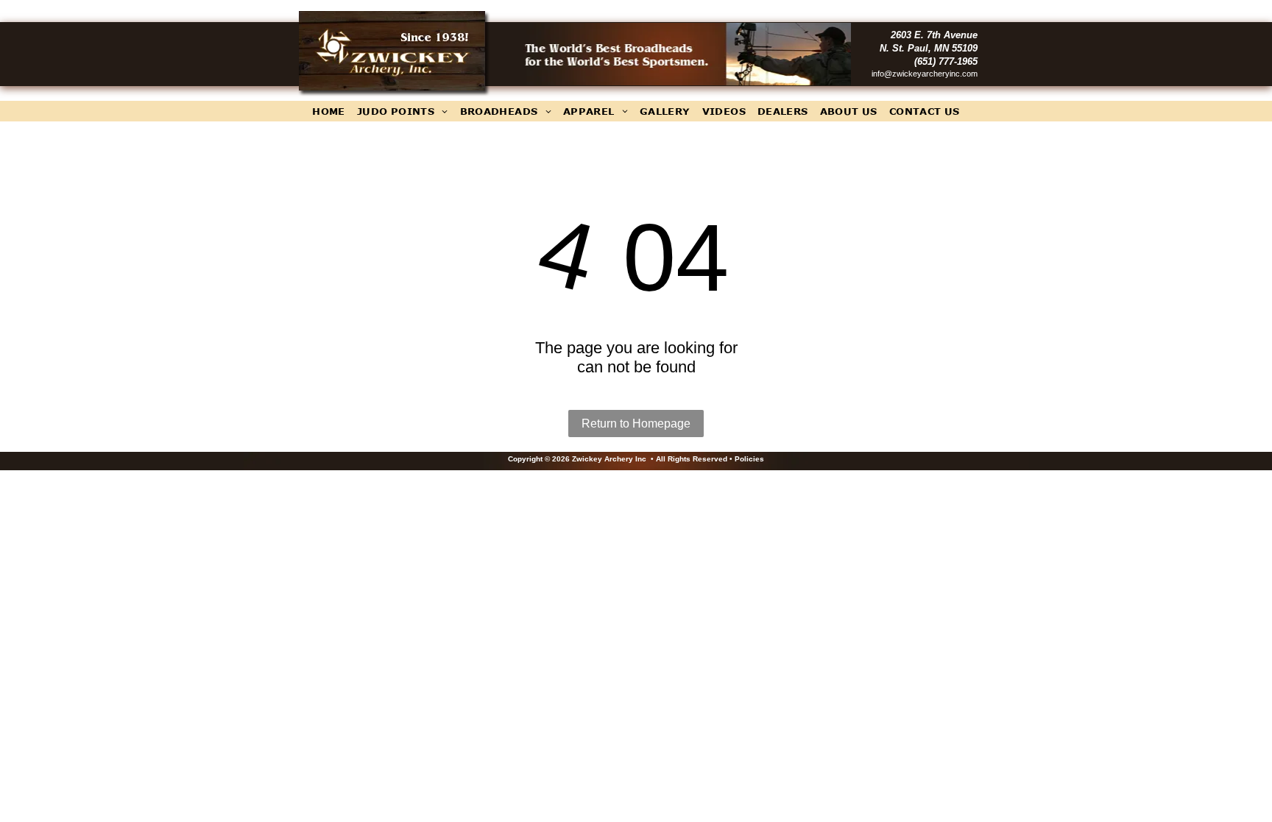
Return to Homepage (636, 423)
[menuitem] (328, 111)
